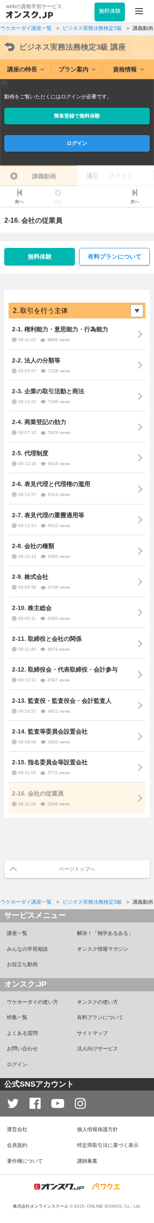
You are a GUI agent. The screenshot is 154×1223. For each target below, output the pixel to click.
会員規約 (17, 1145)
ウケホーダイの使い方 (32, 1002)
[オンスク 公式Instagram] (80, 1103)
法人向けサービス (97, 1049)
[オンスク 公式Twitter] (13, 1103)
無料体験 (40, 256)
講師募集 (87, 1161)
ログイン (77, 143)
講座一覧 (17, 933)
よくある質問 (22, 1033)
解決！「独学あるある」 (105, 933)
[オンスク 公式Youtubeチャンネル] (57, 1103)
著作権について (25, 1161)
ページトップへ (77, 869)
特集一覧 (17, 1017)
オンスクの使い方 (97, 1002)
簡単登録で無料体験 (77, 116)
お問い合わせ (22, 1049)
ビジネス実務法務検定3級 (72, 47)
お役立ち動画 (22, 964)
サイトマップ (92, 1033)
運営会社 (17, 1129)
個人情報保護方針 (97, 1129)
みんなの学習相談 (27, 949)
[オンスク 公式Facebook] (35, 1103)
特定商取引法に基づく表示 (108, 1145)
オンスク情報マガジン (102, 949)
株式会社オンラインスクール (40, 1206)
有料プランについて (115, 256)
